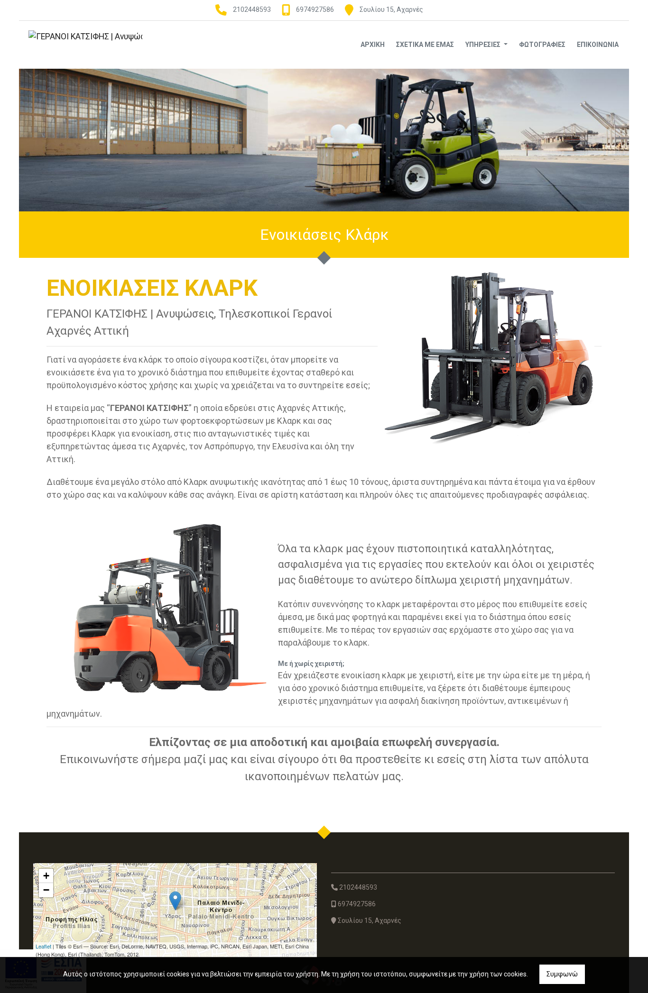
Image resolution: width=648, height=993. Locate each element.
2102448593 (252, 9)
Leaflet (43, 946)
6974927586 (315, 9)
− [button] (46, 890)
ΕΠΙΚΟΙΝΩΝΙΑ (598, 44)
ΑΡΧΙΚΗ (373, 44)
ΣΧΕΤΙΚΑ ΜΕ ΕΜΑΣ (425, 44)
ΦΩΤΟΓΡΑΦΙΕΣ (542, 44)
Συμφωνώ (562, 974)
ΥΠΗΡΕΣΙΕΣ (483, 44)
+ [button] (46, 876)
